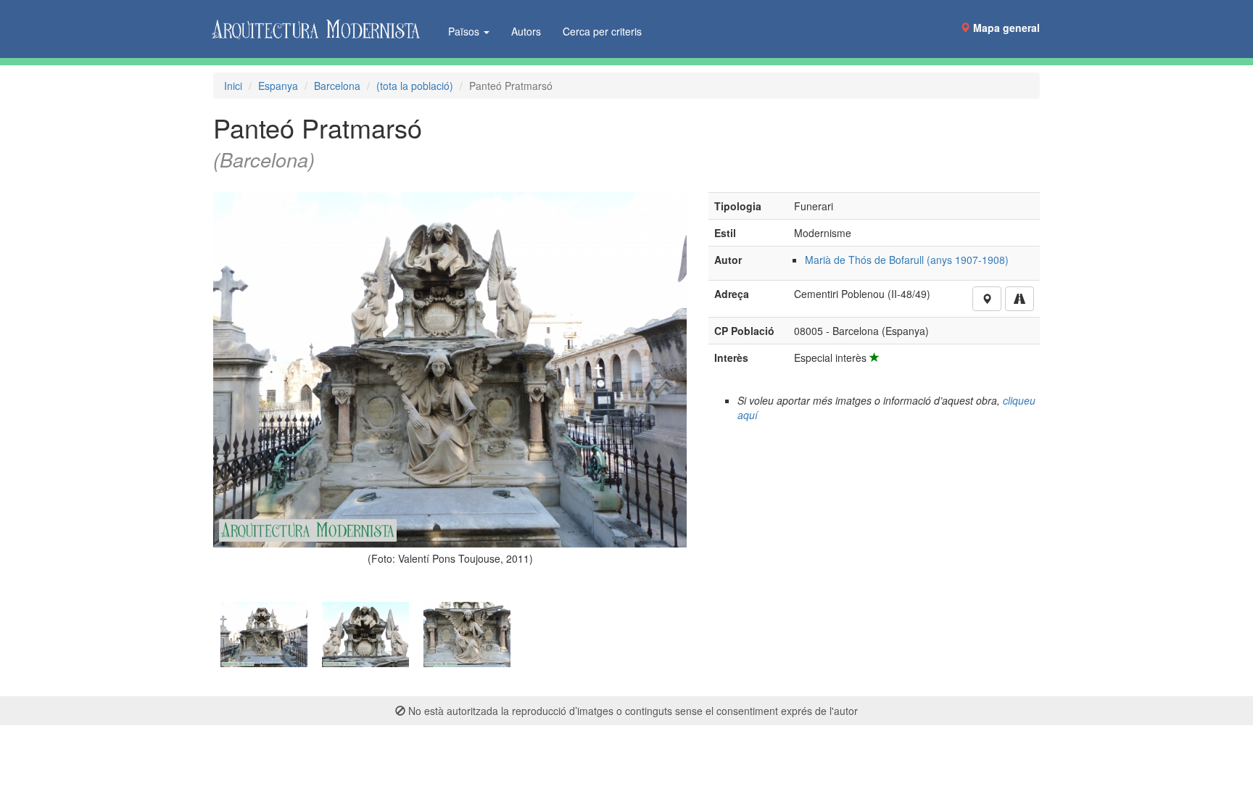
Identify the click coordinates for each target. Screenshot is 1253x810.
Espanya (278, 85)
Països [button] (465, 31)
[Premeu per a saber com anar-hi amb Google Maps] (1019, 298)
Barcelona (337, 85)
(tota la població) (414, 85)
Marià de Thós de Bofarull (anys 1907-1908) (907, 259)
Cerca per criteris (602, 31)
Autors (526, 31)
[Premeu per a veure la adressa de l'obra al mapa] (986, 298)
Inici (233, 85)
